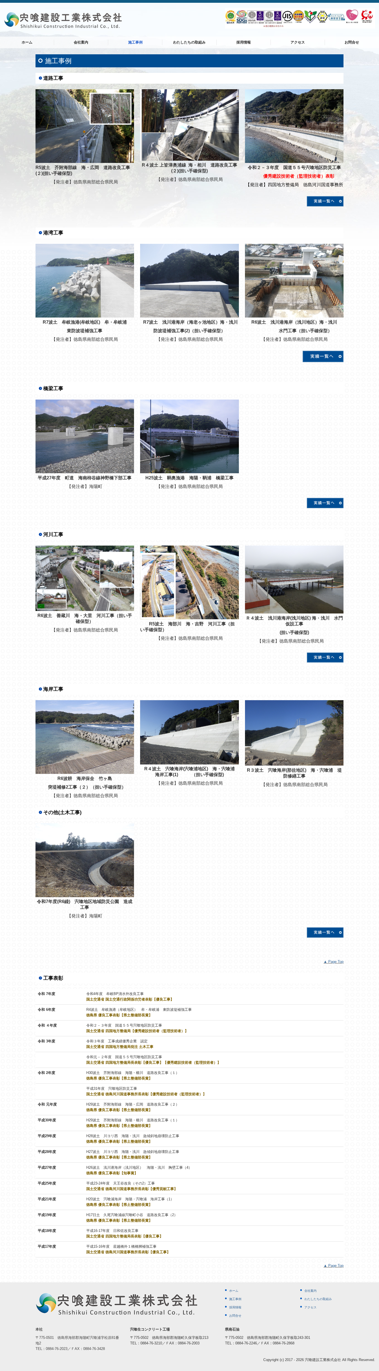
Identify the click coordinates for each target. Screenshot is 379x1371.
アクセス (297, 42)
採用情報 (243, 42)
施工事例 (135, 42)
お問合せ (352, 42)
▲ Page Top (333, 962)
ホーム (27, 42)
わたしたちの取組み (189, 42)
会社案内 (81, 42)
